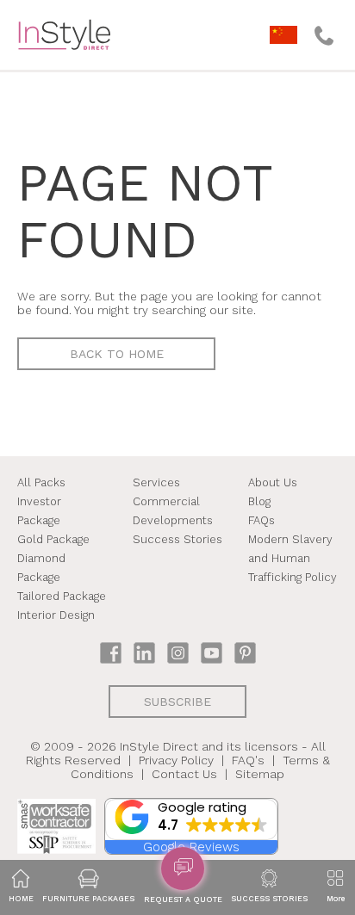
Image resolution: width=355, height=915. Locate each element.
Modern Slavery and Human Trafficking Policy (292, 558)
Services (156, 482)
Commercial (166, 501)
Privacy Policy (176, 760)
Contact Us (184, 774)
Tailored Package (61, 596)
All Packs (41, 482)
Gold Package (53, 539)
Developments (173, 520)
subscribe (177, 701)
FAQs (261, 520)
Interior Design (56, 615)
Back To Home (117, 354)
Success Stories (177, 539)
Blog (259, 501)
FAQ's (248, 760)
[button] (191, 819)
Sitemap (259, 774)
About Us (272, 482)
